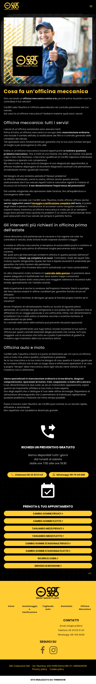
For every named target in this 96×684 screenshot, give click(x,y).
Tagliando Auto (48, 608)
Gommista (66, 606)
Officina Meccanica (85, 608)
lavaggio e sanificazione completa (51, 203)
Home (11, 606)
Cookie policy (57, 669)
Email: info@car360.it (71, 625)
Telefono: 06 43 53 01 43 (71, 630)
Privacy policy (39, 669)
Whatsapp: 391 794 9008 (71, 634)
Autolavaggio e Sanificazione (29, 609)
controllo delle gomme (57, 273)
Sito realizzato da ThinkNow (48, 679)
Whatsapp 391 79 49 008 (70, 474)
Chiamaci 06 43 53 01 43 (29, 474)
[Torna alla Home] (12, 6)
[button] (91, 6)
